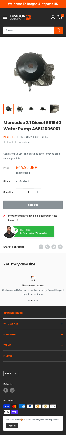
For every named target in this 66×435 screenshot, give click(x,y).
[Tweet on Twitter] (53, 246)
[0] (60, 17)
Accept (12, 425)
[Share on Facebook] (41, 246)
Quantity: (8, 192)
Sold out (33, 204)
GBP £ (8, 373)
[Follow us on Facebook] (5, 390)
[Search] (58, 30)
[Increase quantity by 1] (37, 192)
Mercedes (9, 137)
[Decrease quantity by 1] (19, 192)
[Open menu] (5, 17)
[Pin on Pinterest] (47, 246)
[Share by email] (60, 246)
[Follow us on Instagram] (12, 390)
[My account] (53, 17)
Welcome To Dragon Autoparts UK (33, 4)
